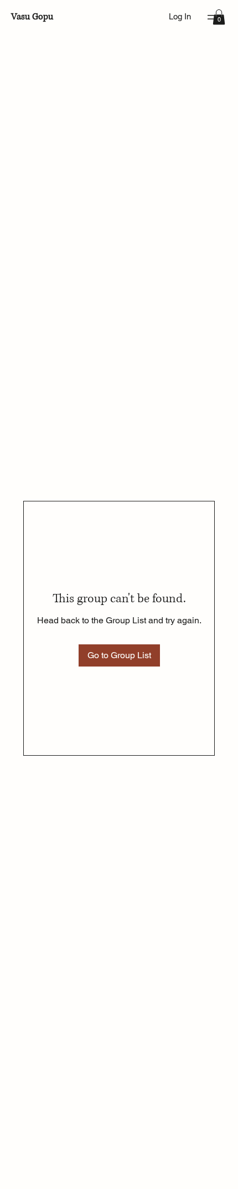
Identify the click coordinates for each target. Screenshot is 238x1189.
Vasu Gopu (32, 17)
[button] (219, 16)
